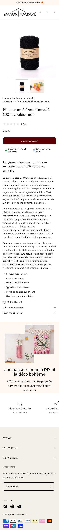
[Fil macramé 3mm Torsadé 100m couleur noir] (22, 86)
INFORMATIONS (10, 458)
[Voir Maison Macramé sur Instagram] (5, 506)
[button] (40, 12)
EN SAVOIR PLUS (10, 448)
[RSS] (19, 506)
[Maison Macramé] (20, 12)
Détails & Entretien (13, 307)
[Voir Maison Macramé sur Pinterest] (12, 506)
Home (6, 98)
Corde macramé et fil (22, 98)
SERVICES (7, 438)
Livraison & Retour (13, 313)
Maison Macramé (17, 514)
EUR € (5, 500)
